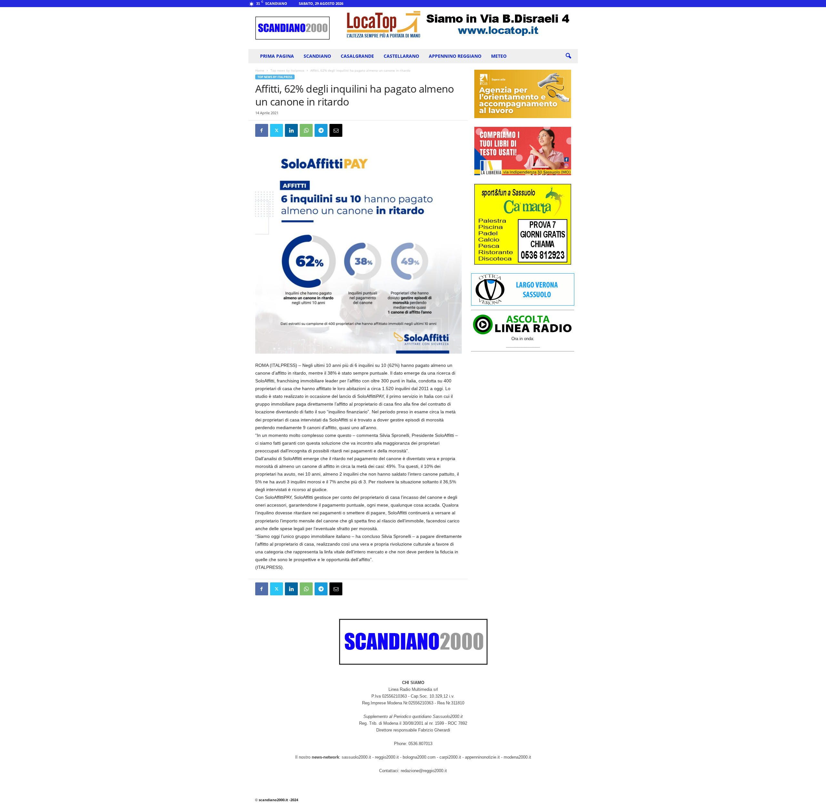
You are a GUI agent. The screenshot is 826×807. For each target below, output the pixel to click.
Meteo (499, 56)
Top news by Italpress (287, 70)
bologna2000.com (419, 757)
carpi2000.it (450, 757)
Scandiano (317, 56)
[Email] (335, 130)
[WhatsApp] (306, 130)
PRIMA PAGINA (277, 56)
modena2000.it (517, 757)
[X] (276, 130)
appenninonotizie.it (482, 757)
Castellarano (401, 56)
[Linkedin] (291, 130)
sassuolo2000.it (356, 757)
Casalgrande (357, 56)
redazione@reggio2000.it (424, 770)
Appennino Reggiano (455, 56)
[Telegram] (321, 130)
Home (259, 70)
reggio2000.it (387, 757)
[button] (568, 56)
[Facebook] (261, 130)
